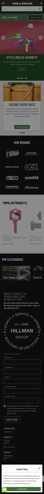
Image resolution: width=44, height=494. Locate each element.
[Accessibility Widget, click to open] (4, 489)
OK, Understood (22, 489)
